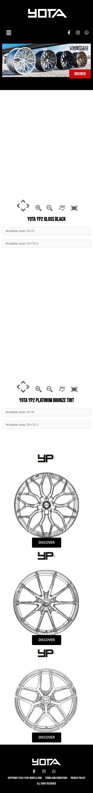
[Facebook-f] (69, 32)
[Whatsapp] (86, 32)
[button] (8, 32)
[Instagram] (77, 32)
